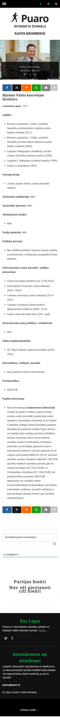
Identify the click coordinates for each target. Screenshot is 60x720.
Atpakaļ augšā (28, 710)
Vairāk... (42, 630)
